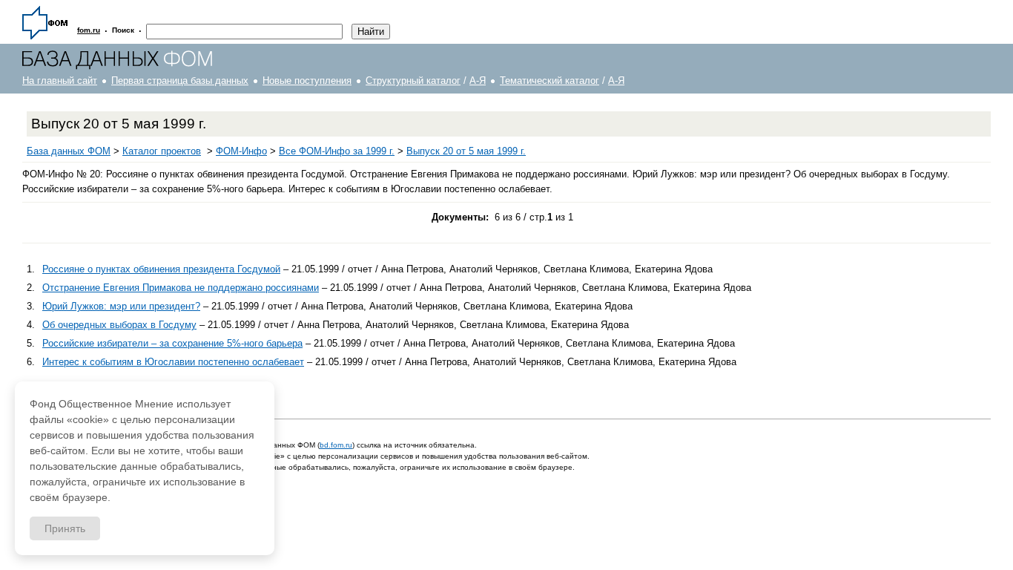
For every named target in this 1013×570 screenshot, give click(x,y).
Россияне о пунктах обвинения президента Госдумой (161, 269)
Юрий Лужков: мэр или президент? (121, 306)
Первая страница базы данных (179, 80)
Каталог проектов (161, 151)
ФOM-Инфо (241, 151)
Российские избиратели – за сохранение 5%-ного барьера (172, 343)
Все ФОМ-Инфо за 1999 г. (337, 151)
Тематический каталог (549, 80)
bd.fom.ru (336, 445)
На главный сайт (59, 80)
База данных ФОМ (68, 151)
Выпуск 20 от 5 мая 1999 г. (466, 151)
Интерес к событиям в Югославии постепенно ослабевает (173, 361)
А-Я (477, 80)
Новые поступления (307, 80)
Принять (64, 528)
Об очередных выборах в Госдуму (119, 324)
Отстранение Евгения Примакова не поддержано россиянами (180, 287)
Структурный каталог (413, 80)
